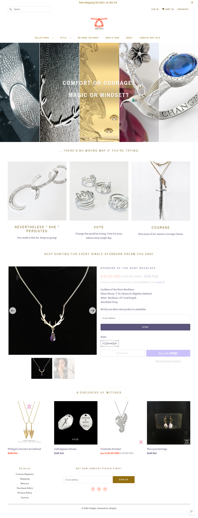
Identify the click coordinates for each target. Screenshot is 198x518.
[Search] (11, 9)
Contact (25, 497)
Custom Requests (25, 474)
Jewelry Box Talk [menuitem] (150, 38)
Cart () (169, 9)
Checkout (183, 9)
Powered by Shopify (106, 508)
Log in (155, 9)
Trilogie (92, 508)
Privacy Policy (24, 492)
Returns (25, 483)
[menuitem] (46, 37)
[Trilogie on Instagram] (99, 489)
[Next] (92, 310)
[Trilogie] (99, 24)
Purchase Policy (25, 488)
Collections (43, 38)
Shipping (25, 478)
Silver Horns (109, 343)
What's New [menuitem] (112, 38)
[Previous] (12, 310)
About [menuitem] (129, 38)
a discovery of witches (99, 392)
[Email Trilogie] (105, 489)
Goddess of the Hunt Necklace (128, 268)
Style (64, 38)
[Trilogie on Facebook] (93, 489)
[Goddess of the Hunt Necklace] (53, 310)
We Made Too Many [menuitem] (88, 38)
